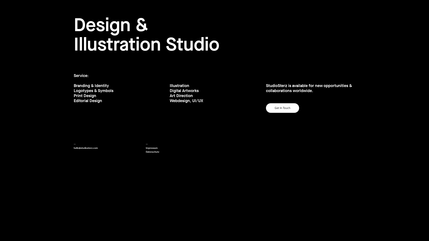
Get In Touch (282, 108)
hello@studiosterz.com (86, 148)
